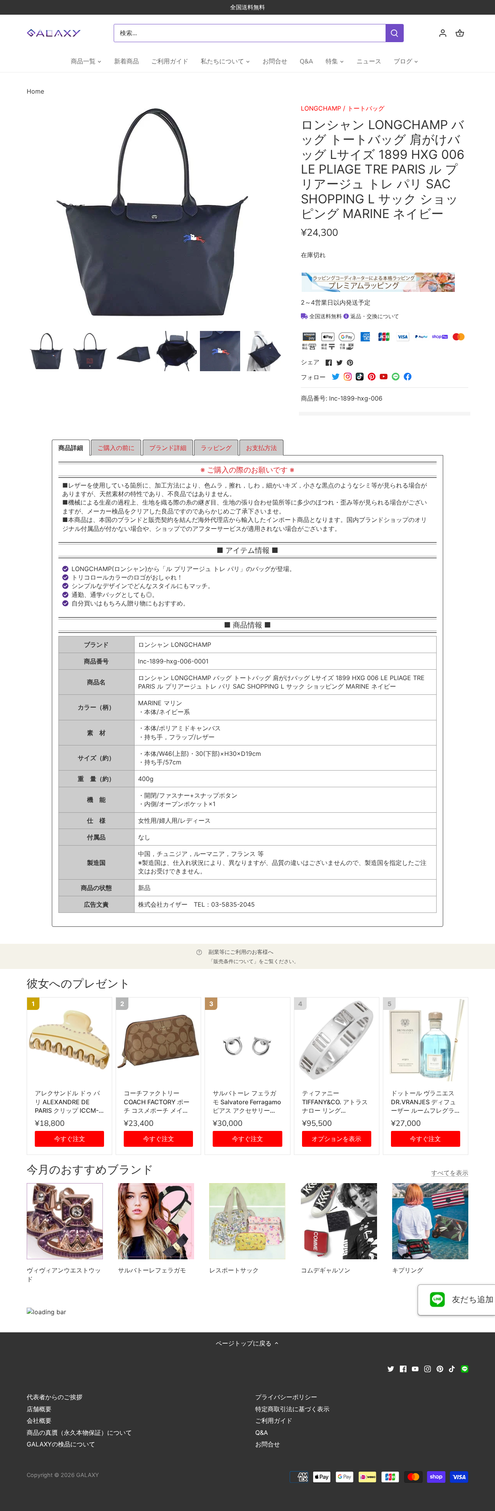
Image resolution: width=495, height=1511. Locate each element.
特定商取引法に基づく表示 (292, 1409)
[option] (47, 351)
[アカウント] (442, 33)
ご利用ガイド (273, 1420)
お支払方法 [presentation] (261, 448)
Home (35, 91)
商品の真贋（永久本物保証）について (79, 1432)
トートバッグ (365, 108)
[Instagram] (427, 1368)
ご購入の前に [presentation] (116, 448)
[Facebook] (403, 1368)
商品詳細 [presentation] (70, 448)
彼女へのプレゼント (78, 983)
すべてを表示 (449, 1173)
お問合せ (267, 1444)
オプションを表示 (336, 1139)
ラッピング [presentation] (216, 448)
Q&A (261, 1432)
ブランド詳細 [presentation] (167, 448)
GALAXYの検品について (61, 1444)
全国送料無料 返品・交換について (353, 316)
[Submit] (394, 33)
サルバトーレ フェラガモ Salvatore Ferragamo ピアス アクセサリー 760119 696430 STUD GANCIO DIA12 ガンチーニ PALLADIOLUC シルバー (247, 1102)
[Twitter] (390, 1368)
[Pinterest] (440, 1368)
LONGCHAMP (321, 108)
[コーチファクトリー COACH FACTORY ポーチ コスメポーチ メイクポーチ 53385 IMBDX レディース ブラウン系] (158, 1040)
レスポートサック (234, 1270)
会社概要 (39, 1420)
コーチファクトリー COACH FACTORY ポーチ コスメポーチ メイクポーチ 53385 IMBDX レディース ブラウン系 (158, 1102)
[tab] (71, 448)
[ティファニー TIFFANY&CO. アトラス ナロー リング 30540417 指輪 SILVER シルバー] (336, 1040)
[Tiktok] (452, 1368)
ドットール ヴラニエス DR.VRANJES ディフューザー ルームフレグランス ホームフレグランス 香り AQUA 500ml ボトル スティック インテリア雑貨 (424, 1102)
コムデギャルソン (325, 1270)
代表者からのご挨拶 (54, 1397)
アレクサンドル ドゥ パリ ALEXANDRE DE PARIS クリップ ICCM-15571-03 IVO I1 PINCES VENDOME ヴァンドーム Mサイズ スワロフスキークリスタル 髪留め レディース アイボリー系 (69, 1102)
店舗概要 (39, 1409)
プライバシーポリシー (286, 1397)
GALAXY (87, 1475)
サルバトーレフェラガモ (152, 1270)
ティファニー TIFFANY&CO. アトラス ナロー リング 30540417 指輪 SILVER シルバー (335, 1102)
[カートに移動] (459, 33)
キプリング (407, 1270)
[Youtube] (415, 1368)
